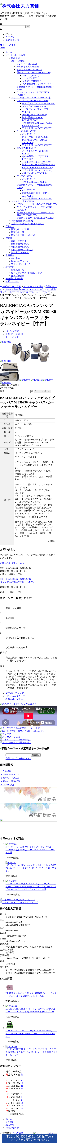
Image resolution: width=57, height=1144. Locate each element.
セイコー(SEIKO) (30, 75)
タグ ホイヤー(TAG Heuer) (29, 69)
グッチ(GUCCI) (24, 176)
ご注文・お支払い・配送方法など (27, 223)
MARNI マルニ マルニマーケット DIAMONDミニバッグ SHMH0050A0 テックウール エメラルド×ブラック (31, 1033)
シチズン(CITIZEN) (31, 81)
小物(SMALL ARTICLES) (34, 173)
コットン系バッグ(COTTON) (36, 161)
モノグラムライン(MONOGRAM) (38, 103)
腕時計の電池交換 (14, 278)
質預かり (10, 226)
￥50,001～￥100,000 (10, 781)
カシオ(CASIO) (29, 78)
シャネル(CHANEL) (26, 131)
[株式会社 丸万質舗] (19, 5)
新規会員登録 (12, 40)
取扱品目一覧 (17, 270)
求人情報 (10, 1125)
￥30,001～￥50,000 (9, 778)
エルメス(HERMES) (26, 148)
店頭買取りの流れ (20, 244)
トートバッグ (12, 337)
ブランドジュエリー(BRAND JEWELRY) (37, 204)
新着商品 (15, 58)
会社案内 (15, 258)
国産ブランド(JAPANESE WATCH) (33, 72)
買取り (9, 238)
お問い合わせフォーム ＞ (12, 563)
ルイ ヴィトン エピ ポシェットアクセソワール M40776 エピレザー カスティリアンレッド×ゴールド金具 (30, 850)
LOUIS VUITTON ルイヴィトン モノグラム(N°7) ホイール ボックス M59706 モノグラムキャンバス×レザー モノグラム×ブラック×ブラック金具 (31, 886)
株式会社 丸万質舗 (11, 286)
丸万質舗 (10, 255)
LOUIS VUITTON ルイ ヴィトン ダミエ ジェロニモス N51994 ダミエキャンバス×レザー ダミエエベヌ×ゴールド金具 (31, 1052)
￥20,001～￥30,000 (9, 774)
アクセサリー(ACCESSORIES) (37, 128)
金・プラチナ (17, 275)
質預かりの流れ (19, 232)
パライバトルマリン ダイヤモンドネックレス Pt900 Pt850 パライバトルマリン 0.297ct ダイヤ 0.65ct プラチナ (31, 868)
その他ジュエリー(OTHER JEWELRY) (35, 218)
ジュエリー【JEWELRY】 (24, 201)
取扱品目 (10, 267)
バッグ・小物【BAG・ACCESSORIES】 (31, 97)
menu (2, 47)
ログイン (10, 37)
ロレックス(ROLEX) (27, 64)
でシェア (16, 693)
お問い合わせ (12, 281)
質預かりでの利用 (20, 229)
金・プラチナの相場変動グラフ (26, 273)
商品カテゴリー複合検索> (18, 758)
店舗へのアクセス (20, 261)
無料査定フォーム (20, 252)
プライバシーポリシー (22, 264)
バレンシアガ (12, 331)
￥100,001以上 (7, 784)
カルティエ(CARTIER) (28, 67)
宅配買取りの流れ (20, 247)
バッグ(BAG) (28, 134)
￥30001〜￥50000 (14, 334)
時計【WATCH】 (19, 61)
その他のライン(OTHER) (34, 114)
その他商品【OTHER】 (22, 221)
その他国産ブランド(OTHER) (36, 84)
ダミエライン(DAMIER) (34, 106)
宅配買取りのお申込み (22, 249)
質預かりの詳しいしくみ (23, 235)
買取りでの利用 (19, 241)
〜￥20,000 (5, 771)
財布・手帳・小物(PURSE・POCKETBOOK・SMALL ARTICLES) (36, 140)
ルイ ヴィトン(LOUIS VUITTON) (33, 100)
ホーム (9, 52)
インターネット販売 (15, 55)
